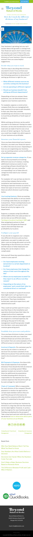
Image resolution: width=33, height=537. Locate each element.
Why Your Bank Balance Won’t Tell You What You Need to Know (15, 447)
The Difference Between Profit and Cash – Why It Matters (16, 469)
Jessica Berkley (24, 23)
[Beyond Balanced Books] (14, 9)
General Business (12, 14)
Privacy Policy (16, 532)
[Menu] (2, 8)
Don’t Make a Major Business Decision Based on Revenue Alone (15, 463)
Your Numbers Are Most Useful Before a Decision (15, 452)
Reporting (23, 14)
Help (18, 14)
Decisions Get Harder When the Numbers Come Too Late (16, 458)
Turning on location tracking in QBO (14, 220)
